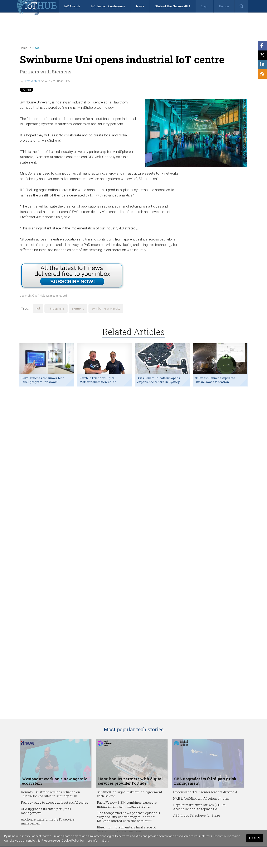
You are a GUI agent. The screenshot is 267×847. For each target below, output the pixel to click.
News (140, 6)
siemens (78, 308)
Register (224, 6)
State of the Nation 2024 (172, 6)
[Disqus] (133, 443)
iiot (38, 308)
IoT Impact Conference (108, 6)
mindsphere (56, 308)
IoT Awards (72, 6)
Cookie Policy (70, 840)
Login (204, 6)
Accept (254, 838)
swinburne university (106, 308)
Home (23, 47)
